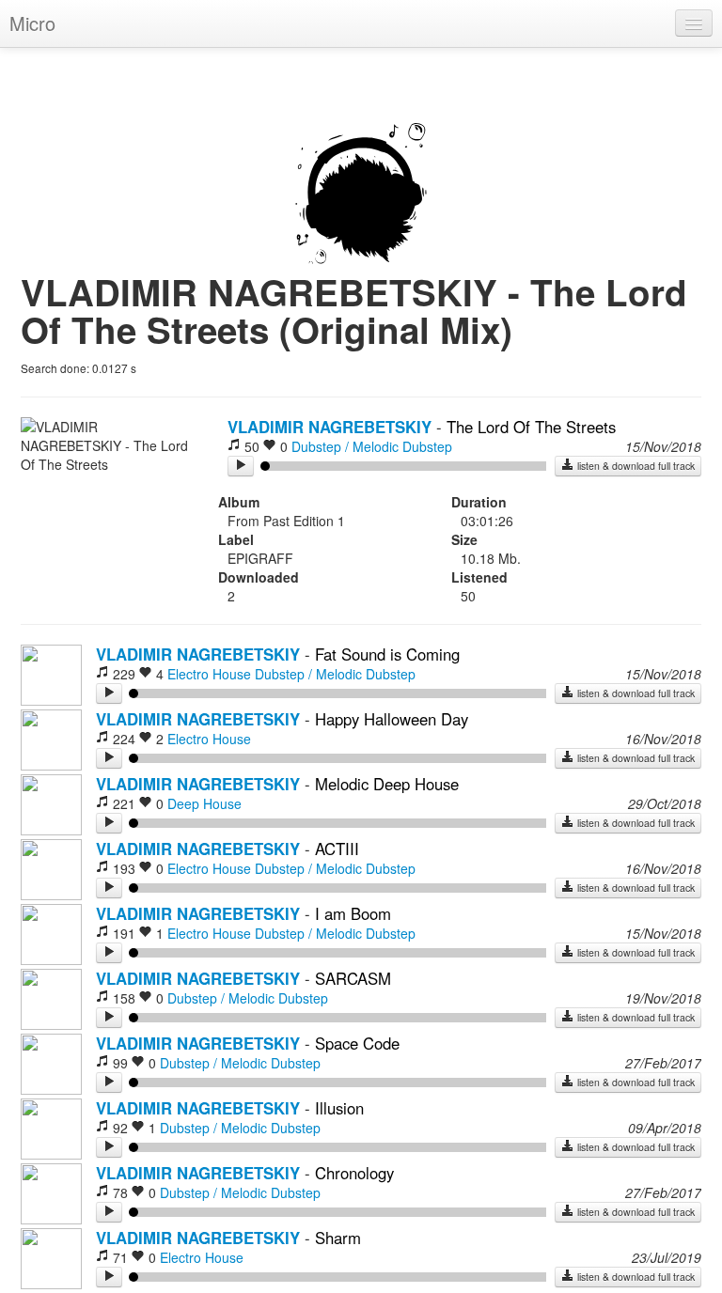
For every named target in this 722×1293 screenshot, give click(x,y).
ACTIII (337, 848)
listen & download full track (634, 466)
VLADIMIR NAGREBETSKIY (330, 426)
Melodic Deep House (387, 783)
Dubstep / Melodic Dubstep (371, 446)
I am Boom (353, 913)
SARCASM (353, 978)
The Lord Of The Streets (531, 426)
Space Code (357, 1043)
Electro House (209, 673)
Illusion (339, 1108)
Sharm (338, 1237)
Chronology (354, 1172)
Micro (32, 23)
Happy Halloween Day (391, 719)
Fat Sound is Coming (387, 654)
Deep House (204, 803)
